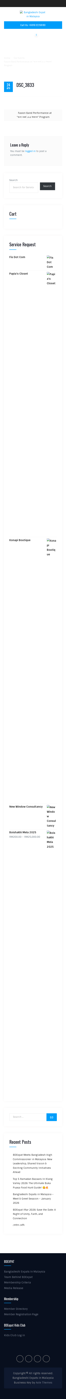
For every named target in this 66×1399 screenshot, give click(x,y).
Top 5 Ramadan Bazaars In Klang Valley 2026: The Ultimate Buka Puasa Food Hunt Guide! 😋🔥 (33, 1183)
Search (13, 180)
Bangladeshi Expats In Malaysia (24, 1271)
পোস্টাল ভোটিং (19, 1225)
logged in (30, 151)
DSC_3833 (25, 85)
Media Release (13, 1288)
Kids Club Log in (14, 1335)
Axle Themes (44, 1382)
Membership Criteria (17, 1282)
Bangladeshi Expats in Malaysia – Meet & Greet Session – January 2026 (33, 1198)
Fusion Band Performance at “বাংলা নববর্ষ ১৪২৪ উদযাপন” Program (34, 115)
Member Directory (16, 1309)
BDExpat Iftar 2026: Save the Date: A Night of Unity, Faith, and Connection (34, 1214)
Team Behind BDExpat (18, 1277)
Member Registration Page (21, 1314)
